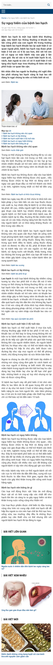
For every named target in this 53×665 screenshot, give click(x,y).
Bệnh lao (14, 82)
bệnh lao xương (17, 265)
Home (3, 18)
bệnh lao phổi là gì (18, 274)
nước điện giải (17, 150)
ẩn (10, 131)
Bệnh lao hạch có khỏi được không (25, 194)
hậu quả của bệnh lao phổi (22, 319)
